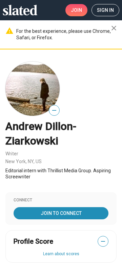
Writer (11, 153)
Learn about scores (61, 253)
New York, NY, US (23, 161)
